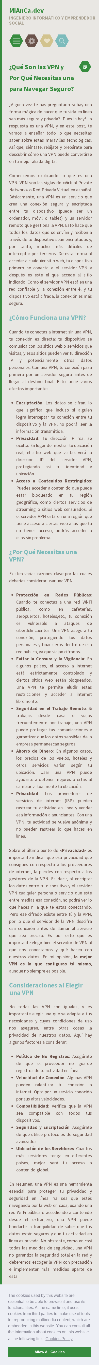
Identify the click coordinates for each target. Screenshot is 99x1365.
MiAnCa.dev (26, 10)
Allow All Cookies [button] (50, 1352)
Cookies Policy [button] (59, 1339)
